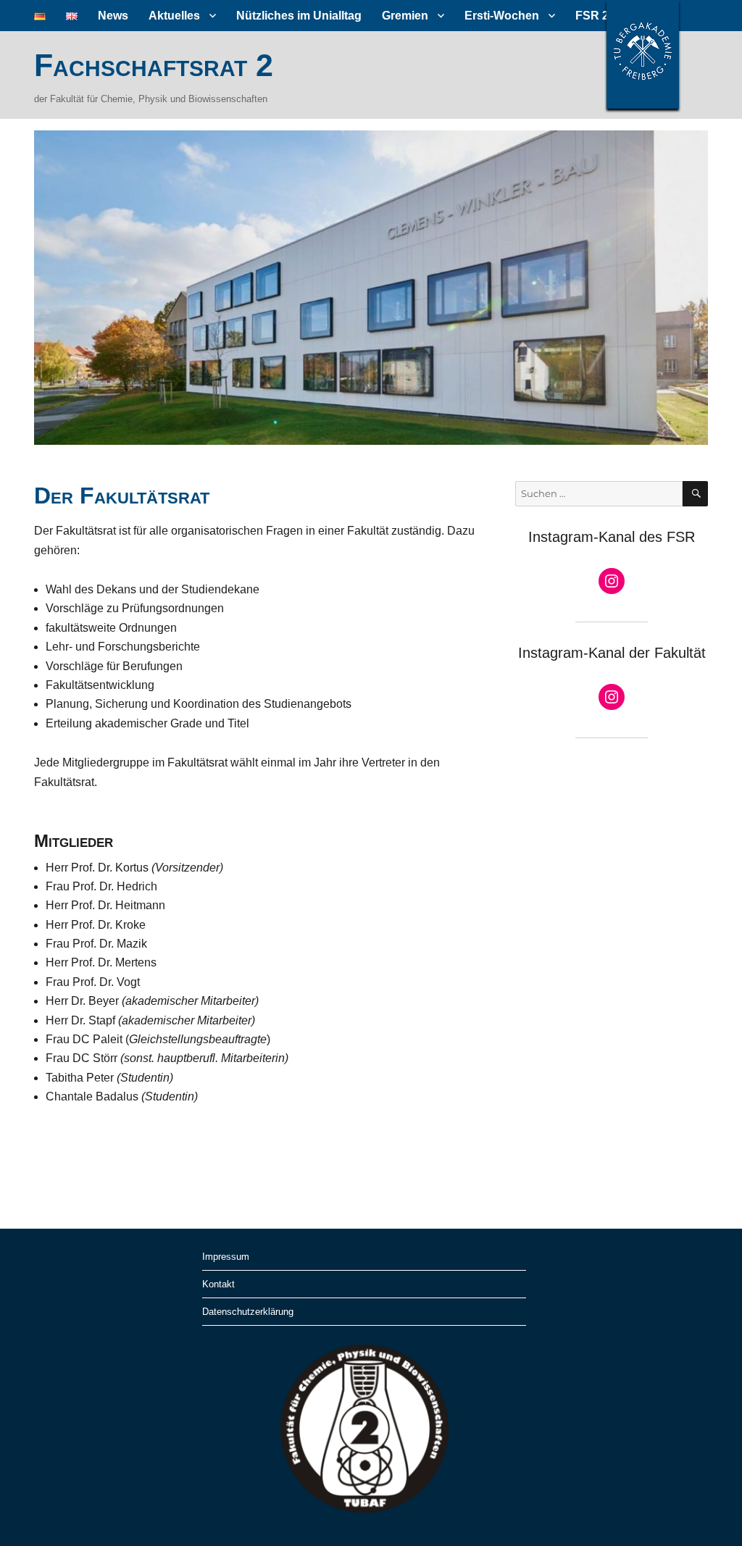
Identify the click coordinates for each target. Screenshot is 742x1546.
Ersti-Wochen (501, 15)
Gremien (405, 15)
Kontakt (218, 1284)
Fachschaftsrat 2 (153, 65)
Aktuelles (174, 15)
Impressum (225, 1256)
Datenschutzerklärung (247, 1311)
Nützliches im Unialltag (299, 15)
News (113, 15)
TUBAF (642, 54)
